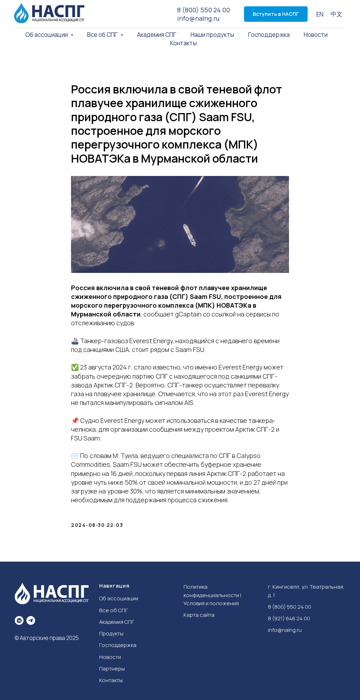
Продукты (111, 633)
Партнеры (112, 668)
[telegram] (30, 620)
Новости (316, 35)
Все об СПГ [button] (103, 35)
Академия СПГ (156, 35)
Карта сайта (199, 615)
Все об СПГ (113, 610)
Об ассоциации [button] (47, 35)
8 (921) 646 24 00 (289, 618)
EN (319, 14)
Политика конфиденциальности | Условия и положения (212, 595)
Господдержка (269, 35)
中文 (336, 14)
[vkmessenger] (19, 620)
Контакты (183, 43)
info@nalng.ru (198, 18)
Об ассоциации (118, 598)
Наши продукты (212, 35)
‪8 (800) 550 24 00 (289, 606)
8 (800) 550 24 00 (203, 10)
